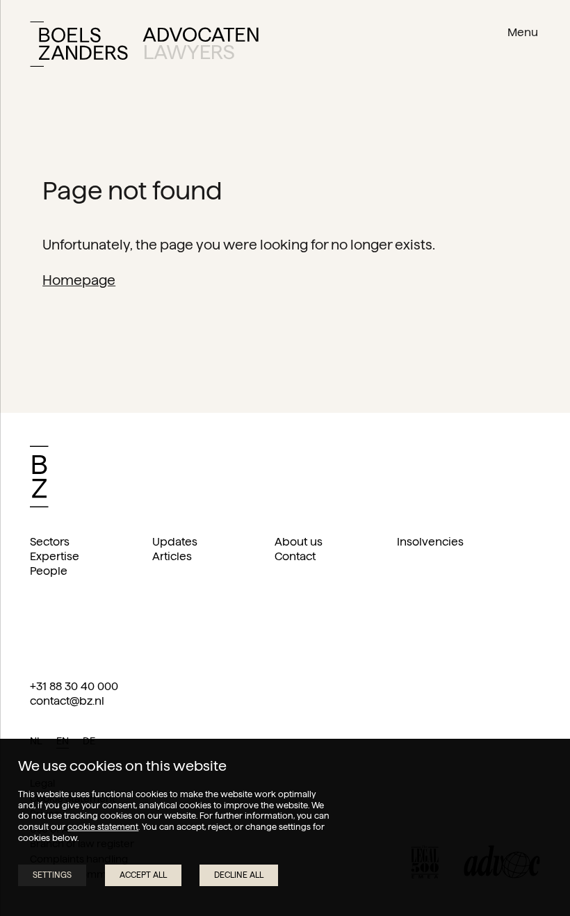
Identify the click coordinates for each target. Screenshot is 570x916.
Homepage (78, 280)
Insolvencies (430, 542)
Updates (174, 542)
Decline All (238, 874)
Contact (295, 556)
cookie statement (102, 826)
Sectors (50, 542)
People (48, 571)
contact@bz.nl (67, 701)
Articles (172, 556)
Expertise (54, 556)
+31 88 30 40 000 (74, 686)
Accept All (143, 874)
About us (299, 542)
